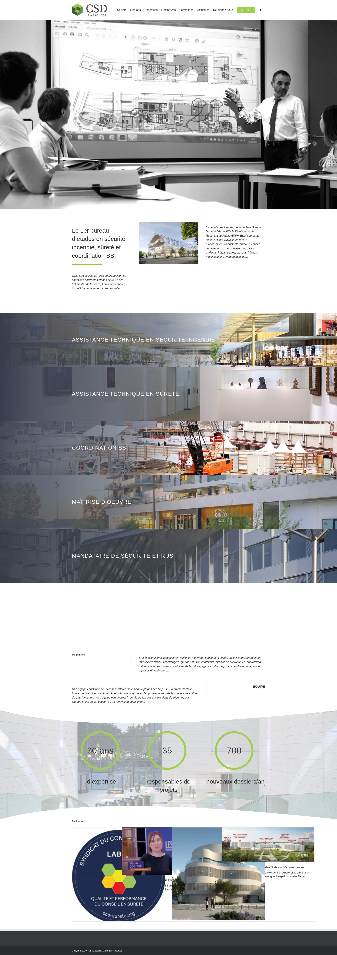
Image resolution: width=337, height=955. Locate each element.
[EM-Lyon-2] (168, 223)
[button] (260, 10)
